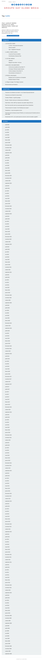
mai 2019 (7, 333)
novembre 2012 (8, 526)
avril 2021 (7, 284)
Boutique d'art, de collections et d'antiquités (17, 77)
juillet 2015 (7, 445)
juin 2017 (7, 391)
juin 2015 (7, 447)
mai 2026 (7, 132)
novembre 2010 (8, 587)
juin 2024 (7, 190)
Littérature (11, 60)
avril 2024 (7, 195)
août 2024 (7, 185)
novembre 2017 (8, 379)
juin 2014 (7, 478)
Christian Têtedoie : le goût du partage (12, 97)
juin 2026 (7, 129)
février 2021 (7, 290)
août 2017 (7, 386)
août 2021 (7, 274)
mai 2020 (7, 312)
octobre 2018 (7, 351)
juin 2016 (7, 419)
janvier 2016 (7, 432)
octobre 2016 (7, 409)
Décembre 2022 (8, 236)
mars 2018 (7, 368)
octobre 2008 (7, 651)
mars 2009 (7, 638)
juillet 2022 (7, 249)
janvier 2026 (7, 142)
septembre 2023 (8, 213)
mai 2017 (7, 394)
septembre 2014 (8, 470)
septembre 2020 (8, 302)
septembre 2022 (8, 244)
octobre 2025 (7, 150)
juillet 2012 (7, 536)
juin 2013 (7, 508)
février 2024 (7, 201)
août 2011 (7, 564)
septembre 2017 (8, 384)
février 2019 (7, 340)
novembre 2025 (8, 147)
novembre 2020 (8, 297)
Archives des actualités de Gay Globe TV (17, 67)
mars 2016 (7, 427)
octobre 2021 (7, 269)
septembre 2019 (8, 328)
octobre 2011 (7, 559)
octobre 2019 (7, 325)
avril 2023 (7, 226)
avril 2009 (7, 635)
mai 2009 (7, 633)
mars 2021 (7, 287)
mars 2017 (7, 399)
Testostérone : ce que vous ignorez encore (13, 110)
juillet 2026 (7, 127)
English (14, 1)
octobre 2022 (7, 241)
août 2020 (7, 305)
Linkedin (20, 4)
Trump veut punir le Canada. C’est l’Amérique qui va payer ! (17, 107)
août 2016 (7, 414)
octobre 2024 (7, 180)
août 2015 (7, 442)
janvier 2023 (7, 234)
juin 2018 (7, 361)
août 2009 (7, 625)
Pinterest (18, 4)
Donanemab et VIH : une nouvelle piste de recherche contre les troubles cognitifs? (21, 116)
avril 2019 (7, 335)
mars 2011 (7, 577)
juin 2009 (7, 630)
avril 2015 (7, 452)
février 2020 (7, 320)
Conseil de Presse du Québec (15, 54)
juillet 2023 (7, 218)
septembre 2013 (8, 501)
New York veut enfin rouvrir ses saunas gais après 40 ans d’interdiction (19, 105)
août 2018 (7, 356)
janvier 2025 (7, 173)
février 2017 (7, 401)
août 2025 (7, 155)
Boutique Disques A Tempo (14, 79)
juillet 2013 (7, 506)
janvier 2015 (7, 460)
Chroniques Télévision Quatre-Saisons (16, 69)
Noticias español (12, 47)
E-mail (29, 4)
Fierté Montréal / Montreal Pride (15, 56)
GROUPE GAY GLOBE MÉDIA (21, 8)
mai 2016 (7, 422)
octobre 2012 (7, 529)
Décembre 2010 (8, 585)
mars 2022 (7, 259)
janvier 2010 (7, 613)
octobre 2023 (7, 211)
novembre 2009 (8, 618)
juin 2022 (7, 251)
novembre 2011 (8, 557)
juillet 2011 (7, 567)
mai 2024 (7, 193)
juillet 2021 (7, 277)
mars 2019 (7, 338)
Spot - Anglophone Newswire (13, 35)
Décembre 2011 (8, 554)
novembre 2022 (8, 239)
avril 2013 (7, 513)
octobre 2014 (7, 468)
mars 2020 (7, 318)
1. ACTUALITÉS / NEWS (10, 43)
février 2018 (7, 371)
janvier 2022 (7, 264)
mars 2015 (7, 455)
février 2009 (7, 641)
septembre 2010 (8, 592)
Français (10, 1)
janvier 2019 (7, 343)
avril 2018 (7, 366)
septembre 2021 (8, 272)
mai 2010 (7, 602)
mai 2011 (7, 572)
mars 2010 (7, 607)
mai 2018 (7, 363)
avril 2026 (7, 134)
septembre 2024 (8, 183)
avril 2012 (7, 544)
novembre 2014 (8, 465)
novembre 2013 (8, 496)
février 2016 (7, 429)
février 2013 (7, 518)
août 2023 (7, 216)
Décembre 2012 (8, 524)
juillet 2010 (7, 597)
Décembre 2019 (8, 323)
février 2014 (7, 488)
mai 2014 (7, 480)
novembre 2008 (8, 648)
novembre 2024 (8, 178)
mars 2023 (7, 229)
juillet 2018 (7, 358)
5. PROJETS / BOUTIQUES (10, 75)
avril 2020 (7, 315)
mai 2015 (7, 450)
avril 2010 (7, 605)
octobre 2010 (7, 590)
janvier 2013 (7, 521)
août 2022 (7, 246)
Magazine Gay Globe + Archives (15, 62)
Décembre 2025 (8, 145)
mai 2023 (7, 223)
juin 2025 (7, 160)
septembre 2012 (8, 531)
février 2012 (7, 549)
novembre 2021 (8, 267)
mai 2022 (7, 254)
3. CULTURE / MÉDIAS (10, 58)
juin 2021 (7, 279)
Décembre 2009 (8, 615)
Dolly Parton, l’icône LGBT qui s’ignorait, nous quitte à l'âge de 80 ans (19, 102)
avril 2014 (7, 483)
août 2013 (7, 503)
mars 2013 (7, 516)
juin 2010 (7, 600)
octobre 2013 (7, 498)
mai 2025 (7, 162)
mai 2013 (7, 511)
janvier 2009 (7, 643)
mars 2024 (7, 198)
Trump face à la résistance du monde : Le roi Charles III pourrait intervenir (19, 92)
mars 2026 (7, 137)
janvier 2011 (7, 582)
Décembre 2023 (8, 206)
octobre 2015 (7, 440)
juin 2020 (7, 310)
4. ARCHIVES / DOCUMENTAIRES (12, 65)
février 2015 (7, 457)
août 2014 (7, 473)
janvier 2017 (7, 404)
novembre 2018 (8, 348)
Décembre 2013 (8, 493)
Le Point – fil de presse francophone (16, 45)
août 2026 (7, 124)
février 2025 (7, 170)
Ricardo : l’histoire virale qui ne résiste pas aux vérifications (17, 100)
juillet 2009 (7, 628)
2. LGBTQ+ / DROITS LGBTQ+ (11, 52)
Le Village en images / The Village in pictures (14, 82)
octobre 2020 (7, 300)
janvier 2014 (7, 490)
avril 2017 (7, 396)
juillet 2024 (7, 188)
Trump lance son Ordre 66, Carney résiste (13, 95)
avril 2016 (7, 424)
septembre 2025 (8, 152)
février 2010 (7, 610)
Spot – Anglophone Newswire (14, 49)
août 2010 (7, 595)
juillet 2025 (7, 157)
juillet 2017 (7, 389)
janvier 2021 (7, 292)
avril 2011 (7, 574)
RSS (27, 4)
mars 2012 (7, 546)
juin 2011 (7, 569)
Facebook (12, 4)
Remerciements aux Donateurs (11, 84)
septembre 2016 (8, 412)
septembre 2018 (8, 353)
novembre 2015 (8, 437)
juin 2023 (7, 221)
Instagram (25, 4)
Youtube (22, 4)
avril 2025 (7, 165)
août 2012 (7, 534)
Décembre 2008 (8, 646)
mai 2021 (7, 282)
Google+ (16, 4)
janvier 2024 (7, 203)
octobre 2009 (7, 620)
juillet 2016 (7, 417)
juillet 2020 (7, 307)
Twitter (14, 4)
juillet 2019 (7, 330)
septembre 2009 (8, 623)
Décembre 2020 (8, 295)
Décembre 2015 (8, 435)
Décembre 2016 (8, 407)
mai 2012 (7, 541)
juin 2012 (7, 539)
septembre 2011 (8, 562)
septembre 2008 (8, 653)
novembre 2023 (8, 208)
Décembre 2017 (8, 376)
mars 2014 (7, 485)
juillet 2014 (7, 475)
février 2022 (7, 262)
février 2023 (7, 231)
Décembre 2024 (8, 175)
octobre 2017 (7, 381)
